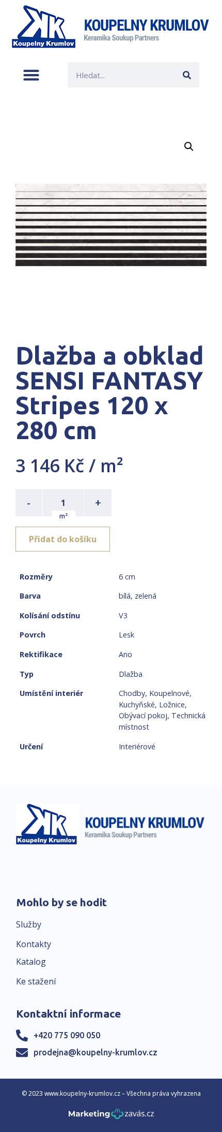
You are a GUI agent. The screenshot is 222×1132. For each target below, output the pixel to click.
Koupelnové (169, 693)
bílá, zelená (137, 596)
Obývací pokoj (143, 715)
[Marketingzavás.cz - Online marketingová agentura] (111, 1116)
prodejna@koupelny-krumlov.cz (95, 1052)
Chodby (132, 693)
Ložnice (172, 704)
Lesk (126, 635)
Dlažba (130, 674)
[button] (31, 74)
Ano (125, 654)
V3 (123, 615)
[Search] (186, 75)
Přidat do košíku (63, 539)
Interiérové (137, 746)
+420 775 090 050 (67, 1035)
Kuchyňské (137, 704)
